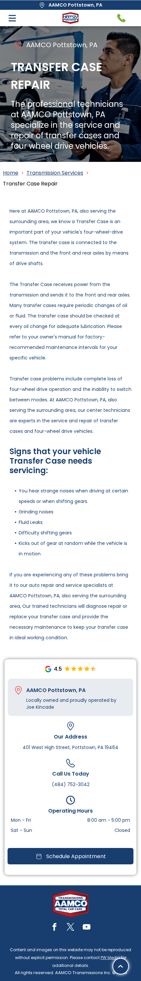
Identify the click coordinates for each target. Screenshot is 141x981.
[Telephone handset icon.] (121, 18)
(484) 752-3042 (71, 784)
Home (10, 173)
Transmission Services (55, 173)
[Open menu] (12, 18)
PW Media (110, 957)
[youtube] (86, 928)
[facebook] (54, 928)
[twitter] (70, 928)
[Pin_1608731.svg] (18, 690)
